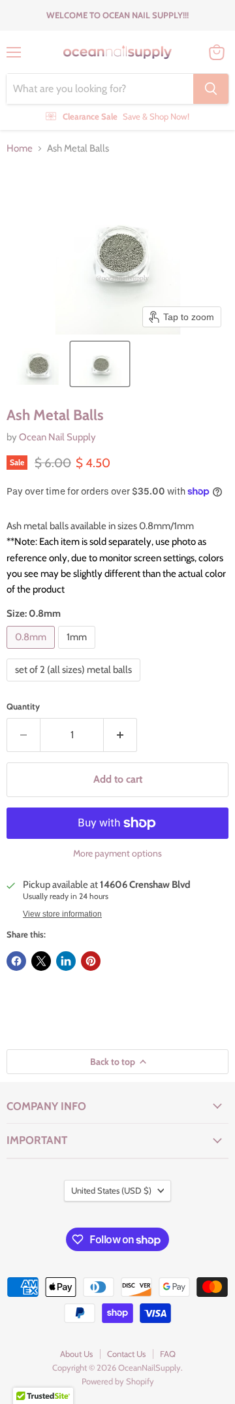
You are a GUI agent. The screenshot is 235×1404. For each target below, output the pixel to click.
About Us (76, 1353)
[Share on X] (41, 961)
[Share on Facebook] (16, 961)
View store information (62, 914)
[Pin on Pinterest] (91, 961)
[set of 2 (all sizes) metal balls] (75, 685)
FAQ (168, 1353)
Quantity (23, 706)
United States (111, 1190)
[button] (37, 364)
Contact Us (126, 1353)
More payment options (117, 853)
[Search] (210, 89)
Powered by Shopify (118, 1381)
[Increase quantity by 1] (120, 735)
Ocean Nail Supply (57, 437)
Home (20, 148)
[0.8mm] (32, 652)
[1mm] (78, 652)
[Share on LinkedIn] (66, 961)
